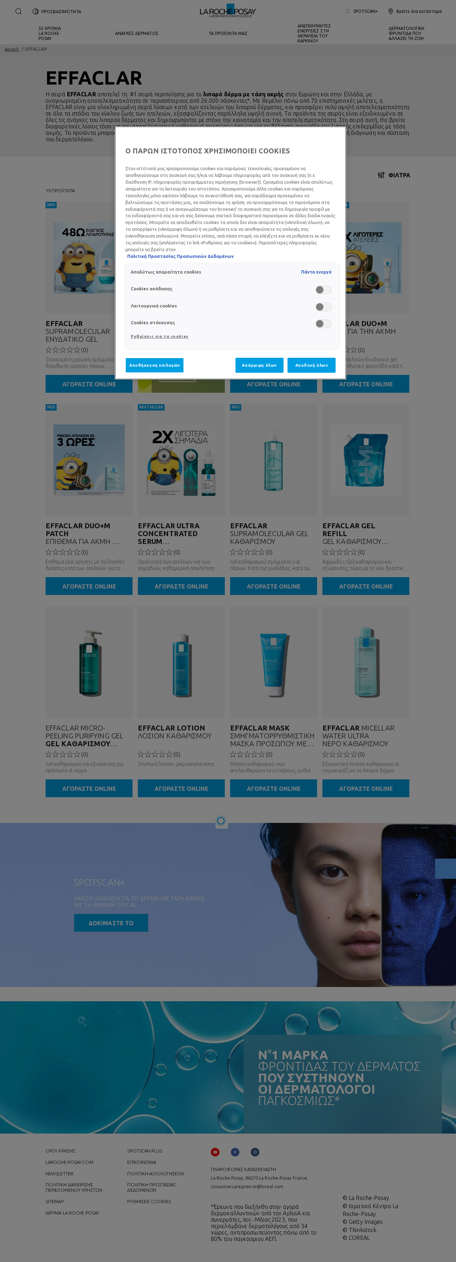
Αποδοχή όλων (311, 365)
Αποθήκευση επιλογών (154, 365)
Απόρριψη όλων (259, 365)
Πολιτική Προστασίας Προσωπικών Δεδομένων (180, 256)
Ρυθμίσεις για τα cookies (159, 336)
